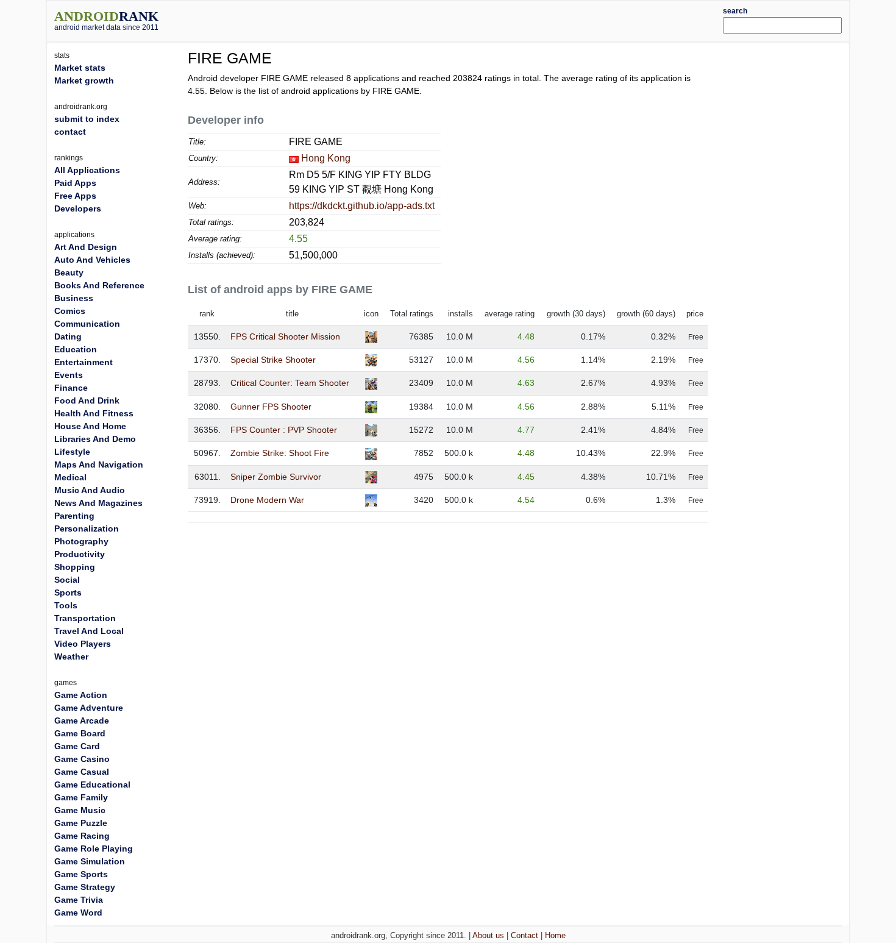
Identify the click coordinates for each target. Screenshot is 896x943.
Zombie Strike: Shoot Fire (279, 453)
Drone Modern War (267, 500)
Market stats (79, 68)
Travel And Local (89, 631)
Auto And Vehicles (92, 260)
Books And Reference (99, 285)
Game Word (78, 912)
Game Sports (81, 874)
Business (73, 298)
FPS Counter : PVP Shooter (283, 430)
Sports (68, 592)
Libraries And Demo (95, 439)
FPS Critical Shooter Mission (285, 336)
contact (70, 132)
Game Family (81, 797)
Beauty (69, 272)
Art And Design (85, 247)
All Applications (87, 170)
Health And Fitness (93, 413)
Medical (70, 477)
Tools (65, 605)
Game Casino (82, 759)
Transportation (85, 618)
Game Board (79, 733)
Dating (68, 336)
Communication (87, 324)
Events (68, 375)
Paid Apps (75, 183)
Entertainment (83, 362)
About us (488, 935)
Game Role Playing (93, 848)
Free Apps (75, 196)
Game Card (77, 746)
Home (555, 935)
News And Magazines (98, 503)
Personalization (86, 528)
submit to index (86, 119)
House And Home (90, 426)
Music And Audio (89, 490)
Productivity (79, 554)
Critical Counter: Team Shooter (289, 383)
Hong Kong (325, 158)
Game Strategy (84, 887)
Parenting (74, 516)
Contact (524, 935)
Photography (81, 541)
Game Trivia (78, 900)
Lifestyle (72, 452)
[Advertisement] (481, 19)
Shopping (74, 567)
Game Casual (81, 772)
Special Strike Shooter (273, 360)
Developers (77, 208)
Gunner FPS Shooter (270, 406)
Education (75, 349)
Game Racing (82, 836)
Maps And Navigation (98, 464)
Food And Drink (86, 400)
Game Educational (92, 784)
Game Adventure (88, 708)
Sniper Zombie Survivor (275, 477)
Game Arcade (81, 720)
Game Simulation (89, 861)
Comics (69, 311)
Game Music (79, 810)
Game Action (80, 695)
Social (67, 580)
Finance (71, 388)
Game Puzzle (80, 823)
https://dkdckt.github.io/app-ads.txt (362, 206)
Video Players (82, 644)
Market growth (84, 80)
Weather (71, 656)
